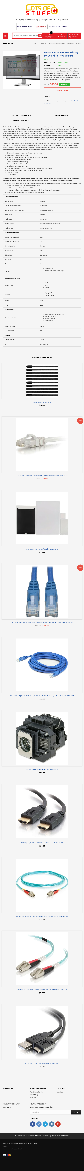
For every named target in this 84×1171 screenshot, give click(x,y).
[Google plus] (58, 1124)
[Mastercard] (9, 1155)
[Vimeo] (45, 1124)
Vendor (47, 66)
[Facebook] (32, 1124)
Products (43, 43)
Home (35, 43)
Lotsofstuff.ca (26, 178)
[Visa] (4, 1155)
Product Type (50, 63)
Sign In (73, 101)
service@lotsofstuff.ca (52, 1136)
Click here (65, 1136)
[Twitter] (39, 1124)
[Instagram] (51, 1124)
